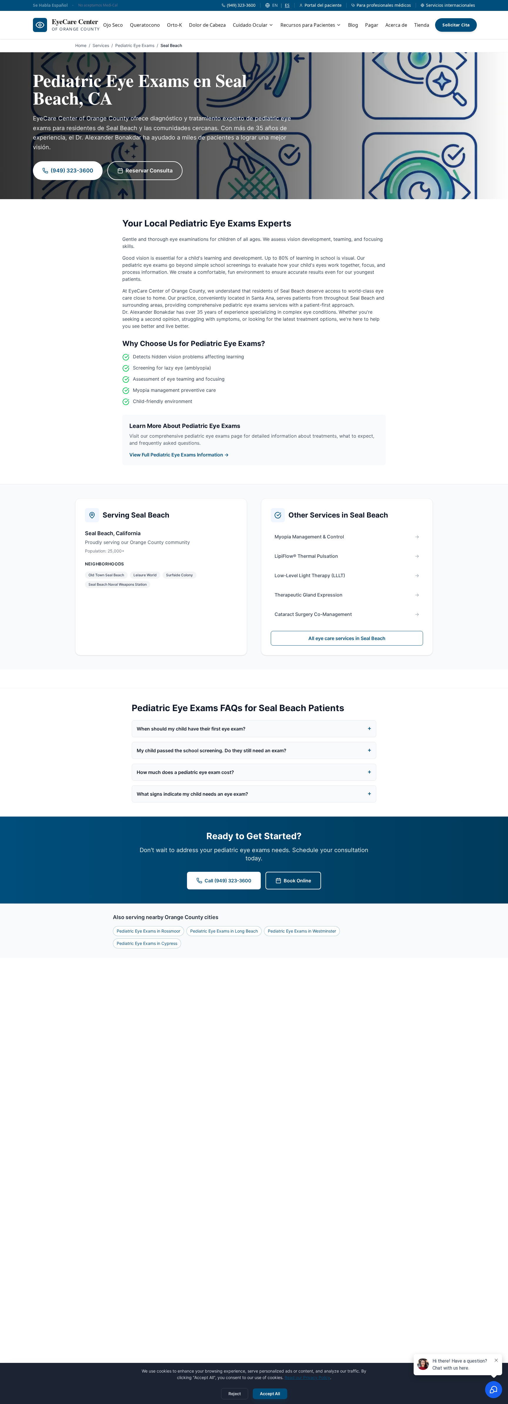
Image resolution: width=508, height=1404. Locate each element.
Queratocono (145, 25)
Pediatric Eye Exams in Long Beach (224, 930)
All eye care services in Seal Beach (346, 638)
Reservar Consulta (149, 170)
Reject (234, 1393)
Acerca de (396, 25)
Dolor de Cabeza (207, 25)
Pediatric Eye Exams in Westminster (302, 930)
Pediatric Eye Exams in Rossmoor (148, 930)
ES (287, 5)
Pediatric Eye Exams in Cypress (147, 943)
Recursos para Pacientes (307, 25)
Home (80, 45)
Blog (353, 25)
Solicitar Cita (455, 25)
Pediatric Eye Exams (134, 45)
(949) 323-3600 (72, 170)
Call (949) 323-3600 (228, 881)
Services (101, 45)
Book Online (297, 881)
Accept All (270, 1393)
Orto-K (174, 25)
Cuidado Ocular (250, 25)
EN (275, 5)
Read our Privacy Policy (307, 1377)
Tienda (421, 25)
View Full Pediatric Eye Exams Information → (179, 455)
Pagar (371, 25)
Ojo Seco (113, 25)
